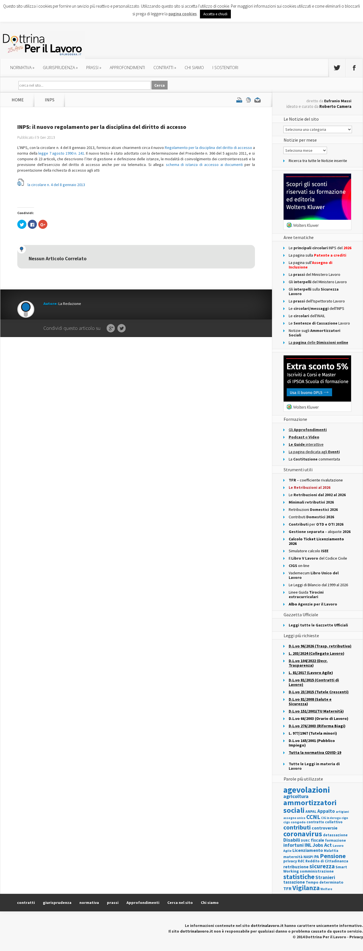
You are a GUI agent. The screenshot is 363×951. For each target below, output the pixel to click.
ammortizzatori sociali (310, 806)
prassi (93, 67)
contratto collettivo (325, 822)
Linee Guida (306, 594)
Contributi (311, 516)
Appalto (326, 811)
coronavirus (302, 833)
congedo (298, 822)
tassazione (294, 882)
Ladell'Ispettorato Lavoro (317, 301)
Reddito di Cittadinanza (326, 861)
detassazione (335, 835)
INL (308, 845)
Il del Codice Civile (318, 558)
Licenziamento (307, 850)
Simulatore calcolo (308, 550)
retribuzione (296, 866)
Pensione (333, 856)
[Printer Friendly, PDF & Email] (248, 100)
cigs (286, 822)
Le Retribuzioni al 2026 (309, 487)
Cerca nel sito (180, 902)
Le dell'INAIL (307, 315)
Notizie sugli (314, 333)
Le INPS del (320, 247)
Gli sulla (314, 291)
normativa (22, 67)
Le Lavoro (319, 323)
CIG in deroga (331, 818)
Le (317, 494)
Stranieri (325, 877)
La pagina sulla (317, 255)
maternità (293, 856)
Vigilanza (306, 888)
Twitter (121, 328)
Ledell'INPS (316, 308)
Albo (313, 604)
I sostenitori (225, 67)
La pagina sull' (310, 265)
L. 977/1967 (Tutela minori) (313, 733)
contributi (297, 827)
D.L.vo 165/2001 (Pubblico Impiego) (312, 743)
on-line (299, 565)
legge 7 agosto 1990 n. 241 (61, 153)
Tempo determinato (324, 882)
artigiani (342, 812)
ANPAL (310, 811)
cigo (344, 818)
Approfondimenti (142, 902)
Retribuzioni (313, 509)
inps (49, 100)
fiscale (317, 840)
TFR (287, 888)
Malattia (331, 850)
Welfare (326, 889)
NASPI (308, 856)
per (316, 524)
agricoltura (296, 796)
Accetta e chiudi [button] (215, 14)
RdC (301, 861)
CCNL (313, 817)
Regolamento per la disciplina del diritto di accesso (208, 147)
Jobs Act (322, 845)
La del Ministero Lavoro (314, 274)
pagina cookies (182, 14)
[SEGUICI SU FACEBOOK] (354, 68)
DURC (305, 840)
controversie (324, 828)
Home (18, 100)
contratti (164, 67)
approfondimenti (127, 67)
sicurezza (322, 866)
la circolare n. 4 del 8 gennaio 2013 (56, 184)
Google (110, 328)
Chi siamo (194, 67)
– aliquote (320, 531)
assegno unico (294, 818)
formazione (335, 840)
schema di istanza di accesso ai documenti (204, 164)
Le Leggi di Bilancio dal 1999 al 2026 (318, 584)
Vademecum (314, 575)
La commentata (314, 459)
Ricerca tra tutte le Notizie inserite (318, 160)
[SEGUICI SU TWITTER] (336, 68)
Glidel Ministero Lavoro (318, 281)
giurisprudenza (60, 67)
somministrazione (317, 871)
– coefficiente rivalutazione (316, 480)
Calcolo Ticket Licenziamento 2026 (316, 541)
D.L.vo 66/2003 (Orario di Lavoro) (318, 718)
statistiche (299, 877)
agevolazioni (306, 789)
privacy (290, 860)
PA (316, 856)
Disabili (291, 840)
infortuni (293, 845)
